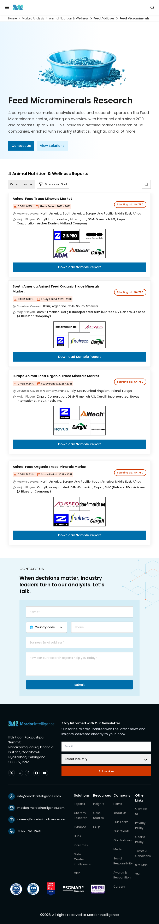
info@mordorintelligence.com (39, 796)
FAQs (96, 827)
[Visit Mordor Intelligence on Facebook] (28, 773)
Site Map (141, 865)
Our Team (120, 822)
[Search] (146, 184)
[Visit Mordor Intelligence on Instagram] (36, 773)
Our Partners (122, 840)
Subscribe (106, 771)
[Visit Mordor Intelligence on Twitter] (11, 773)
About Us (119, 813)
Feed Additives (104, 18)
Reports (79, 804)
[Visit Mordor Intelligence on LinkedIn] (20, 773)
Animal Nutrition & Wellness (69, 18)
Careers (119, 886)
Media (117, 849)
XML (138, 874)
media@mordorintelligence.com (41, 808)
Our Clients (121, 831)
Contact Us (21, 145)
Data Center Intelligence (82, 859)
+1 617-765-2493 (29, 831)
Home (12, 18)
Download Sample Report (79, 267)
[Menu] (7, 7)
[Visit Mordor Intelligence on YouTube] (44, 773)
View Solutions (52, 145)
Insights (98, 804)
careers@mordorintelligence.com (41, 819)
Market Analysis (33, 18)
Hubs (77, 836)
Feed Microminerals (134, 18)
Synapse (80, 827)
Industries (81, 845)
